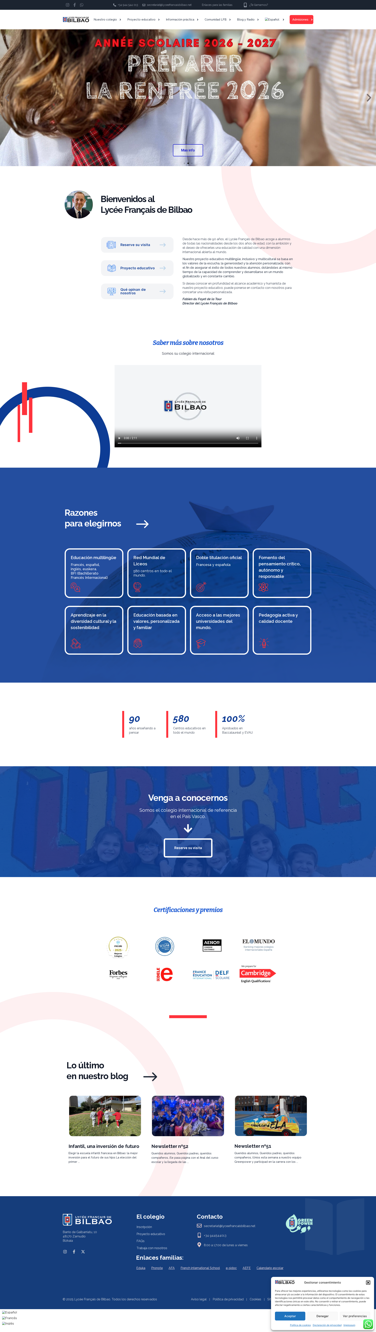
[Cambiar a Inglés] (9, 1323)
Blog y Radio (246, 19)
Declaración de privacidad (327, 1325)
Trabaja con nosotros (151, 1248)
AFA (172, 1268)
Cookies (255, 1299)
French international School (200, 1268)
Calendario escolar (270, 1268)
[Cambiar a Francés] (9, 1318)
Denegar (322, 1316)
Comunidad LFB (216, 19)
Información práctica (180, 19)
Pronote (157, 1268)
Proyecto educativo (141, 19)
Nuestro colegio (105, 19)
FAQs (140, 1241)
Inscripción (144, 1227)
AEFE (247, 1268)
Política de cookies (300, 1325)
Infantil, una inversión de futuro (104, 1146)
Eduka (140, 1268)
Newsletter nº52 (169, 1146)
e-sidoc (231, 1268)
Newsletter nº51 (252, 1146)
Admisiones (300, 19)
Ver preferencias (355, 1316)
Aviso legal (199, 1299)
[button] (368, 1283)
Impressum (349, 1325)
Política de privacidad (228, 1299)
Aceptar (290, 1316)
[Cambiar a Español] (9, 1312)
